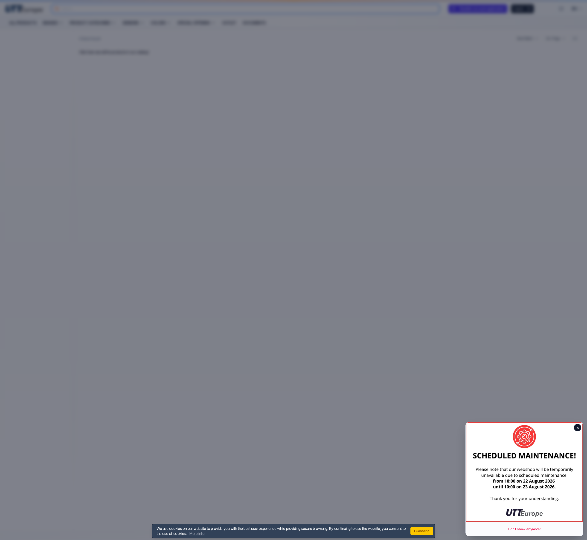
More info (196, 533)
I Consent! (422, 531)
